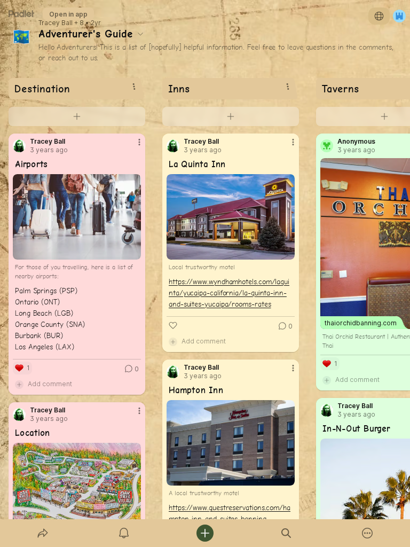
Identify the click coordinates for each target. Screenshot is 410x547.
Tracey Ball (55, 23)
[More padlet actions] (367, 533)
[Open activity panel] (124, 533)
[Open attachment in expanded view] (77, 217)
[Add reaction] (173, 325)
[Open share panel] (42, 533)
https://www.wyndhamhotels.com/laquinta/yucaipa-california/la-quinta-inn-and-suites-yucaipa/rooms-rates (229, 292)
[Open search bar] (286, 533)
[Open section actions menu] (134, 87)
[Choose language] (379, 16)
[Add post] (205, 533)
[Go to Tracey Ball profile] (19, 145)
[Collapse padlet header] (140, 33)
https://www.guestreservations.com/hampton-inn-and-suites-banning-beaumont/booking (229, 518)
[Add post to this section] (77, 116)
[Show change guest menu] (399, 16)
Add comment (50, 384)
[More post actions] (132, 146)
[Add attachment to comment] (19, 384)
